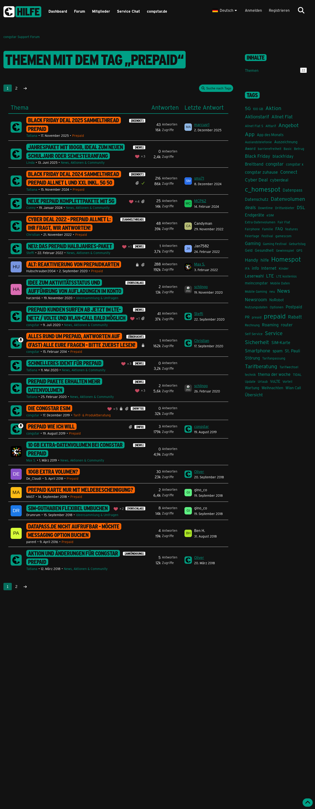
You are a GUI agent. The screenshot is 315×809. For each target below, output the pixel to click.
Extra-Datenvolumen (260, 222)
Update (250, 381)
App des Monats (270, 134)
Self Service (254, 334)
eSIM (270, 215)
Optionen (276, 307)
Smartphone (257, 350)
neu (272, 291)
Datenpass (292, 190)
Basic (288, 148)
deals (250, 207)
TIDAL (297, 374)
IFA (247, 268)
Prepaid (78, 135)
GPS (299, 250)
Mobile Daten (280, 283)
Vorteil (287, 381)
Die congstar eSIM (49, 408)
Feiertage (252, 236)
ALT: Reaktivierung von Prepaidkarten (73, 264)
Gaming (253, 243)
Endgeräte (254, 215)
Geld (249, 250)
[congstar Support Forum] (22, 11)
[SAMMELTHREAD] (132, 219)
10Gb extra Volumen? (53, 471)
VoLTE (275, 381)
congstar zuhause (261, 172)
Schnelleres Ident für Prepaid (64, 363)
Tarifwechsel (288, 367)
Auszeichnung (285, 141)
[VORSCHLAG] (135, 283)
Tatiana (31, 135)
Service (273, 332)
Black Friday (257, 156)
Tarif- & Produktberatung (92, 415)
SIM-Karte (280, 342)
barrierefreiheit (269, 148)
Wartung (252, 387)
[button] (225, 10)
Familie (267, 229)
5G (248, 108)
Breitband (254, 164)
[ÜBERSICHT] (135, 337)
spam (277, 350)
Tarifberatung (261, 366)
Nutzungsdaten (256, 307)
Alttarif (270, 126)
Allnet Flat (282, 116)
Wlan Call (293, 387)
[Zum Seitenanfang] (308, 802)
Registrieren (279, 10)
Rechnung (252, 325)
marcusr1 (201, 124)
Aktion (273, 107)
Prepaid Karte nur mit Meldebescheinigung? (80, 489)
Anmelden (253, 10)
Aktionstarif (257, 116)
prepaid (275, 316)
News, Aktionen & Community (82, 162)
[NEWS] (139, 147)
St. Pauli (292, 350)
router (287, 324)
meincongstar (256, 282)
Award (250, 148)
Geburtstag (297, 244)
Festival (267, 236)
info (255, 268)
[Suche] (301, 10)
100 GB (258, 109)
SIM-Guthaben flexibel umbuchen (68, 508)
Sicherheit (257, 341)
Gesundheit (264, 250)
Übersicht (254, 394)
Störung (252, 358)
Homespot (286, 259)
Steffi (30, 253)
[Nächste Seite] (25, 88)
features (291, 229)
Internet (268, 268)
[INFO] (139, 427)
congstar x (294, 164)
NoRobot (276, 299)
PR (247, 317)
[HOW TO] (138, 408)
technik (250, 374)
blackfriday (283, 156)
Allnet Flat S (254, 126)
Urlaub (263, 381)
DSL (301, 207)
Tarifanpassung (273, 358)
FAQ (279, 228)
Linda (30, 162)
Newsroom (256, 299)
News (283, 290)
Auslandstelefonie (258, 142)
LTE (270, 275)
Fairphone (252, 229)
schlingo (201, 286)
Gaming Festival (275, 244)
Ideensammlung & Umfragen (97, 298)
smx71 (199, 178)
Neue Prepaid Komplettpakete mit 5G (71, 201)
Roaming (270, 324)
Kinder (284, 268)
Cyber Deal (256, 179)
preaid (257, 317)
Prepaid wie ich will (51, 426)
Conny (31, 207)
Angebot (288, 125)
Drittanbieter (284, 208)
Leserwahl (254, 276)
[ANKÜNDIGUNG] (134, 553)
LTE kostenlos (286, 276)
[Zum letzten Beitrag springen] (188, 127)
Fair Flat (284, 222)
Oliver (199, 471)
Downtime (265, 208)
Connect (288, 172)
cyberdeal (279, 180)
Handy (251, 260)
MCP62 (200, 200)
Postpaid (294, 307)
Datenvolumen (288, 198)
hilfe (265, 260)
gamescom (283, 236)
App (250, 133)
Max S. (199, 264)
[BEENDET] (137, 121)
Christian (33, 234)
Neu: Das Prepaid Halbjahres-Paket (70, 246)
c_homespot (262, 189)
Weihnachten (272, 387)
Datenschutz (256, 199)
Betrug (299, 148)
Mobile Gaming (256, 291)
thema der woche (274, 374)
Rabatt (295, 316)
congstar (32, 325)
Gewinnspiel (285, 250)
